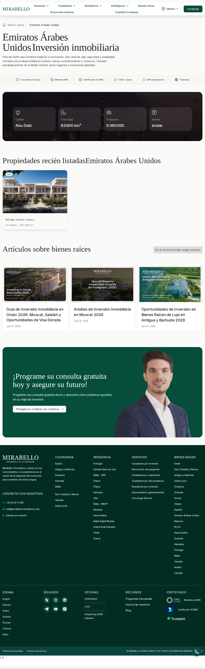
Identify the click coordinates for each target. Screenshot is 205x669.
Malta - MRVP (100, 504)
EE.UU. (177, 527)
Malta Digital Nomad (103, 521)
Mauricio (178, 521)
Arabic (6, 610)
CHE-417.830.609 (97, 602)
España (178, 509)
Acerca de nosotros (62, 12)
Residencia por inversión (145, 486)
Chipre (96, 480)
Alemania (179, 544)
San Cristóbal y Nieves (67, 494)
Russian (7, 622)
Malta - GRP (99, 475)
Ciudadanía (65, 5)
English (6, 599)
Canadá (178, 573)
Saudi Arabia (100, 515)
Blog (128, 610)
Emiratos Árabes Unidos (186, 515)
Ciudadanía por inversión (145, 463)
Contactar (193, 9)
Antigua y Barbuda (64, 469)
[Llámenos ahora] (196, 651)
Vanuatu (59, 500)
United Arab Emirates (104, 527)
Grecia (96, 538)
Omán (96, 532)
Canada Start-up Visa (104, 469)
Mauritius (98, 509)
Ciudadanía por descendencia (148, 480)
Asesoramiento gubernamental (148, 492)
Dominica (60, 475)
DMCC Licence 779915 (95, 610)
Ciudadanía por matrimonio (146, 475)
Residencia (91, 5)
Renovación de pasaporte (146, 469)
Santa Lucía (61, 505)
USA (95, 498)
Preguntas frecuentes (139, 598)
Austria (58, 463)
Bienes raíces (146, 5)
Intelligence (118, 5)
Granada (59, 480)
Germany (98, 492)
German (7, 604)
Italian (5, 634)
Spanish (7, 616)
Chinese (7, 628)
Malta (58, 486)
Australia (178, 538)
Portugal (97, 463)
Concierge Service (142, 498)
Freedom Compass (126, 12)
